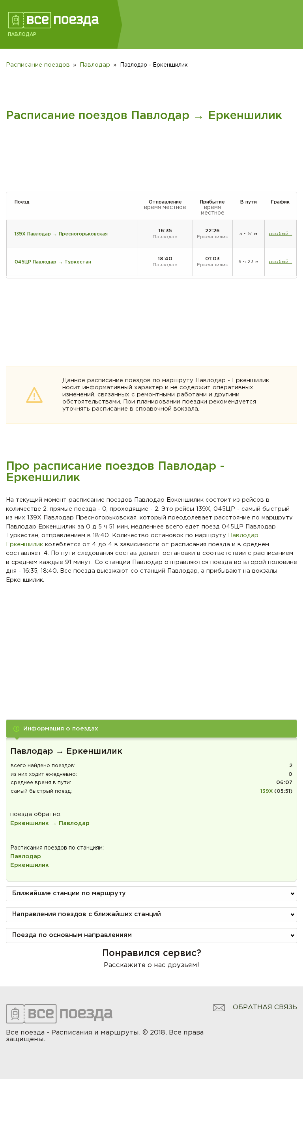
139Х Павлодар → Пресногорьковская (61, 234)
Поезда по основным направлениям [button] (72, 935)
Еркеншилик (29, 865)
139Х (266, 791)
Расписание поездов (38, 64)
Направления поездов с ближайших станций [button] (86, 914)
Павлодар (25, 856)
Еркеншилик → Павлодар (50, 823)
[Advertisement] (152, 643)
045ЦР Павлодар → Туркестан (53, 262)
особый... (280, 234)
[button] (151, 729)
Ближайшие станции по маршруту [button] (69, 893)
